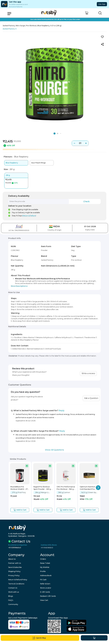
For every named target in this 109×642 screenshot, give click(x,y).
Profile (43, 571)
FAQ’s (10, 600)
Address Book (45, 575)
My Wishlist (44, 567)
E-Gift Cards (45, 592)
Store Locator (45, 588)
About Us (12, 559)
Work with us (13, 592)
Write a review (88, 373)
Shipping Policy (14, 571)
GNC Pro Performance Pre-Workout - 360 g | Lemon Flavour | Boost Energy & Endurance (66, 488)
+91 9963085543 (47, 548)
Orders (43, 559)
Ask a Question (91, 398)
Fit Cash (43, 580)
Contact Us (12, 588)
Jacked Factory (9, 29)
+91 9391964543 (14, 548)
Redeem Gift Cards (48, 596)
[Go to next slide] (98, 487)
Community (13, 604)
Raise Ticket (45, 563)
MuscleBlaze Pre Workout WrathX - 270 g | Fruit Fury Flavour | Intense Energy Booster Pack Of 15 (19, 488)
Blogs (10, 596)
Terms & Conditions (16, 584)
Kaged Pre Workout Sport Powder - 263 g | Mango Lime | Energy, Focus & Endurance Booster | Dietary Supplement (42, 488)
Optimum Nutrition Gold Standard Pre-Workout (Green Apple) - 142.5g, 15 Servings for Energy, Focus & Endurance (89, 488)
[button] (86, 13)
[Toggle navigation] (9, 13)
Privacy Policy (14, 575)
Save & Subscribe (15, 567)
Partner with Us (14, 563)
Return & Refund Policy (17, 580)
